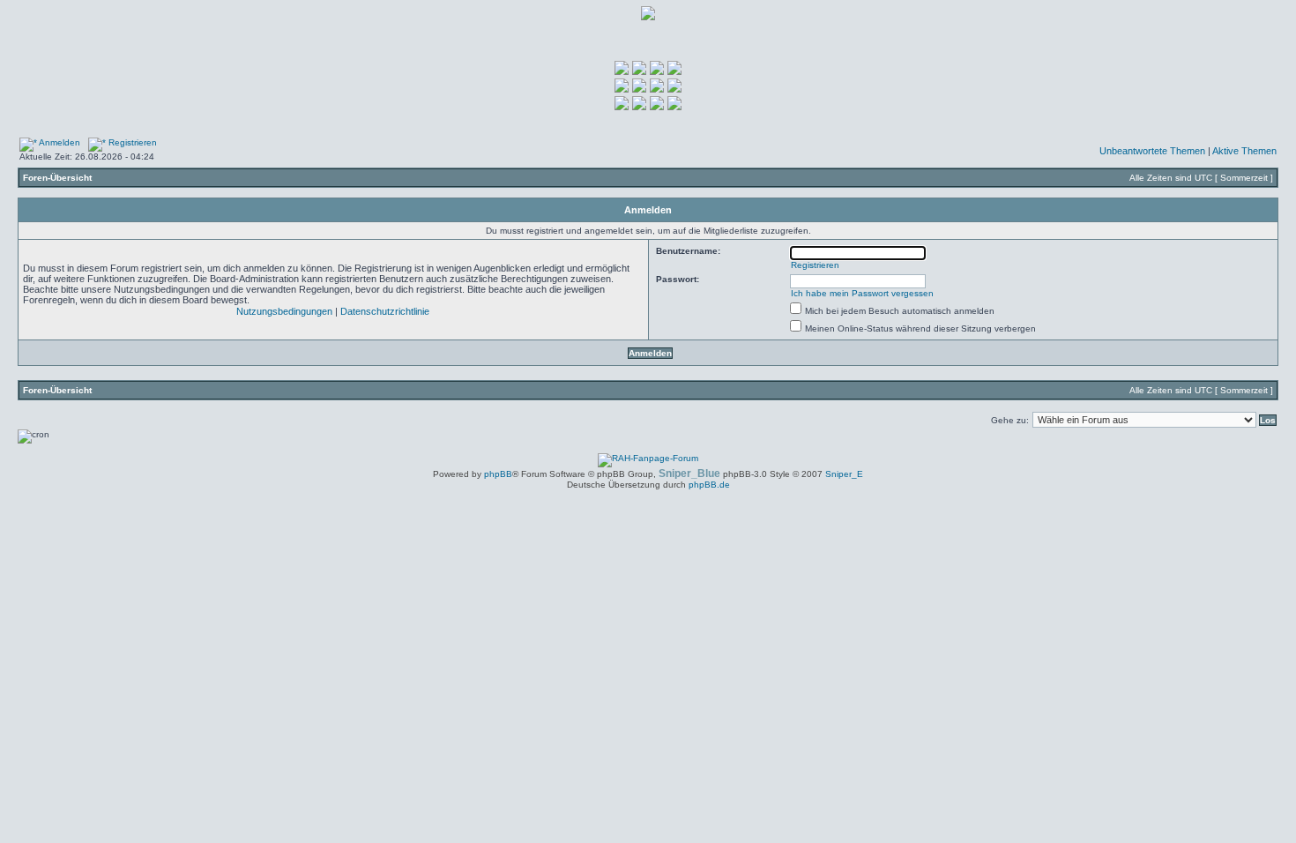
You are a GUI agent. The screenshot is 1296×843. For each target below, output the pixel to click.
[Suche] (639, 89)
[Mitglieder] (621, 89)
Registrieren (131, 142)
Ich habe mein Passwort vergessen (862, 293)
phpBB (498, 474)
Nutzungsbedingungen (284, 311)
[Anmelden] (639, 72)
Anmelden (58, 142)
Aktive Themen (1244, 150)
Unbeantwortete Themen (1152, 150)
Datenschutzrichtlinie (384, 311)
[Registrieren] (657, 72)
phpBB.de (709, 484)
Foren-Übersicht (57, 178)
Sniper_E (844, 474)
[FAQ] (674, 72)
